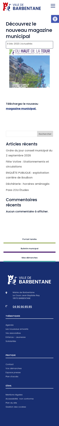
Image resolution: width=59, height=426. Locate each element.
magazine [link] (13, 108)
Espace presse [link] (13, 372)
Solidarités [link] (11, 341)
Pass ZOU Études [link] (17, 190)
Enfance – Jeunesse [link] (16, 337)
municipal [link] (28, 108)
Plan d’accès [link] (12, 377)
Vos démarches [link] (14, 368)
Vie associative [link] (13, 333)
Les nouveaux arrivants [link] (17, 329)
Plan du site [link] (11, 403)
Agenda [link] (9, 325)
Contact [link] (9, 364)
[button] (52, 6)
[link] (55, 19)
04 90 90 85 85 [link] (22, 307)
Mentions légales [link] (14, 395)
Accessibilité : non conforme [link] (20, 399)
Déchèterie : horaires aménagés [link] (27, 184)
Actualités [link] (26, 43)
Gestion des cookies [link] (16, 407)
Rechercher (45, 133)
